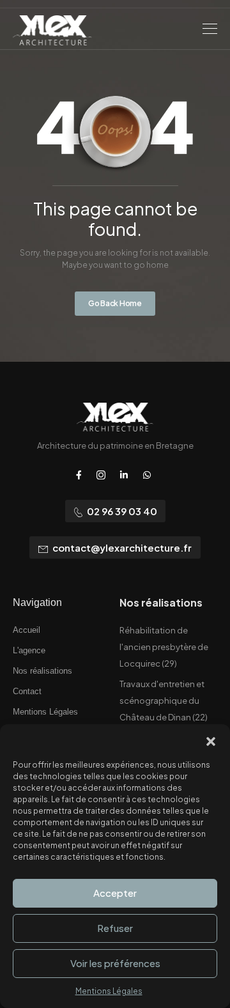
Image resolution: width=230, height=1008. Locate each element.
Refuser (115, 928)
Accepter (115, 893)
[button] (210, 740)
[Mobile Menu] (210, 28)
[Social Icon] (78, 475)
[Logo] (52, 30)
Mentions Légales (108, 991)
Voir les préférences (115, 963)
